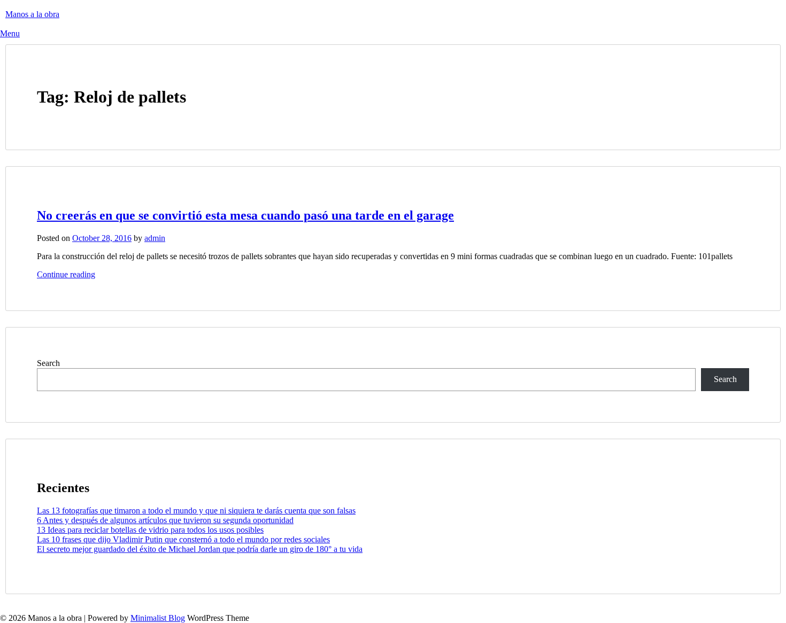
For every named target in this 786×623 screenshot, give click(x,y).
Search (48, 363)
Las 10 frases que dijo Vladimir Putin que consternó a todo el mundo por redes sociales (183, 539)
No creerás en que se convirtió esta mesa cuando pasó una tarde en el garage (245, 215)
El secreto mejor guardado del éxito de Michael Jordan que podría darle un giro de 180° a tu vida (200, 549)
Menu (10, 33)
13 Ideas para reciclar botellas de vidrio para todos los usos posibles (150, 529)
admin (154, 238)
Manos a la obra (32, 14)
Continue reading (66, 274)
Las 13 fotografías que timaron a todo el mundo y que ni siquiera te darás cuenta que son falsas (196, 510)
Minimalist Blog (157, 617)
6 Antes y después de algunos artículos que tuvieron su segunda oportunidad (165, 520)
